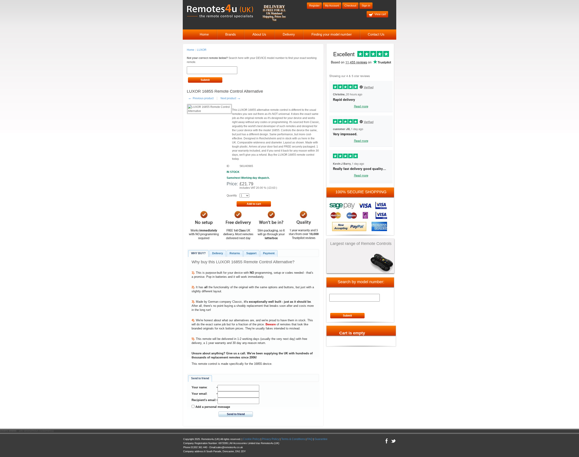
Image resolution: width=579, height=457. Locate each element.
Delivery (289, 34)
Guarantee (320, 439)
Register (314, 5)
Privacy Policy (270, 439)
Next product (231, 98)
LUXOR (201, 49)
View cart (380, 14)
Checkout (350, 5)
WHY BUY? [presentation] (198, 253)
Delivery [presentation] (217, 253)
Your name (199, 387)
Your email (199, 393)
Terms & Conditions (293, 439)
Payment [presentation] (269, 253)
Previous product (201, 98)
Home (204, 34)
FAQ (309, 439)
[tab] (198, 253)
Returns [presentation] (235, 253)
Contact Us (376, 34)
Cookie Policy (251, 439)
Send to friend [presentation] (200, 378)
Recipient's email (204, 400)
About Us (259, 34)
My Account (332, 5)
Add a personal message (212, 407)
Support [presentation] (251, 253)
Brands (230, 34)
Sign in (366, 5)
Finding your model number (331, 34)
